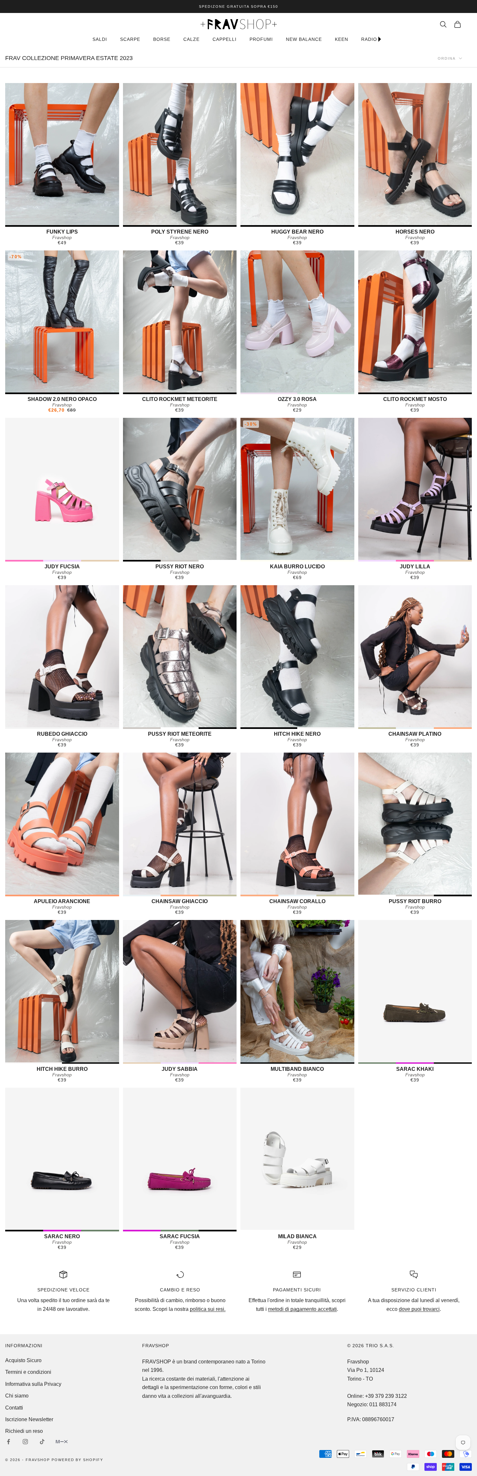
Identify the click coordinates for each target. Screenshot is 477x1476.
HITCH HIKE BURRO (62, 1069)
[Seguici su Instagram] (25, 1441)
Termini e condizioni (28, 1372)
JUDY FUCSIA (62, 566)
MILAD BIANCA (297, 1236)
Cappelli (225, 39)
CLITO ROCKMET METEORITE (179, 399)
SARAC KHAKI (415, 1069)
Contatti (14, 1407)
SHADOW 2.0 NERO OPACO (62, 399)
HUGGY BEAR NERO (297, 232)
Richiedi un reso (24, 1431)
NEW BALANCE (304, 39)
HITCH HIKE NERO (297, 734)
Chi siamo (17, 1395)
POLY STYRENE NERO (179, 232)
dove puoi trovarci (419, 1309)
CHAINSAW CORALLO (297, 901)
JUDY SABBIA (180, 1069)
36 (62, 387)
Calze (191, 39)
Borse (161, 39)
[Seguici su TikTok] (42, 1441)
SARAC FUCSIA (180, 1236)
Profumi (261, 39)
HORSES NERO (415, 232)
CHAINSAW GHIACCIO (180, 901)
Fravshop (62, 237)
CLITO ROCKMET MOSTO (415, 399)
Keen (341, 39)
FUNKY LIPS (62, 232)
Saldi (99, 39)
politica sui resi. (208, 1309)
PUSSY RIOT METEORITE (180, 734)
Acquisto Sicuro (23, 1360)
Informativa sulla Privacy (33, 1384)
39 (305, 387)
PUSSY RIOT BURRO (415, 901)
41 (183, 219)
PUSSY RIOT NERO (179, 566)
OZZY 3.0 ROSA (297, 399)
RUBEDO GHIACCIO (62, 734)
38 (408, 219)
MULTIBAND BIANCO (297, 1069)
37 (412, 1056)
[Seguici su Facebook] (8, 1441)
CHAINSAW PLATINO (414, 734)
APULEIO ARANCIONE (62, 901)
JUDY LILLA (415, 566)
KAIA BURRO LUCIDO (297, 566)
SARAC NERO (62, 1236)
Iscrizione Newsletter (29, 1419)
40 (62, 219)
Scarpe (130, 39)
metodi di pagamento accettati (302, 1309)
